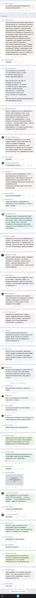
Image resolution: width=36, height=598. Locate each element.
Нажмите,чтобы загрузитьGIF (14, 479)
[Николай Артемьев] (3, 214)
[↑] (23, 10)
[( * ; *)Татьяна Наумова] (3, 493)
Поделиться (29, 10)
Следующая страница (18, 591)
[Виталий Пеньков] (3, 294)
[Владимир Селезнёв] (3, 255)
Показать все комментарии (18, 383)
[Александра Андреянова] (3, 137)
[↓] (26, 10)
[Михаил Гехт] (3, 367)
